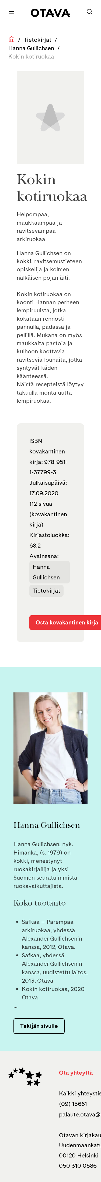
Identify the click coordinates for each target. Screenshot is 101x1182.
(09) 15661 (73, 1103)
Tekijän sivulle (39, 1025)
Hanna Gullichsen (31, 48)
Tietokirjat (37, 39)
